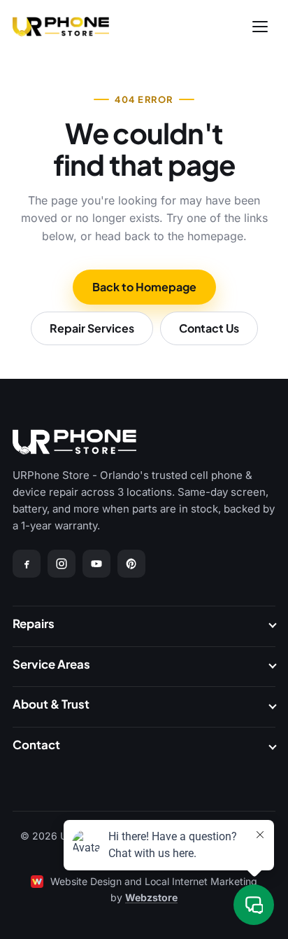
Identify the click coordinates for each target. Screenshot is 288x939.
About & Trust (51, 704)
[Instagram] (61, 564)
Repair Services (92, 328)
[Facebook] (27, 564)
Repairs (34, 623)
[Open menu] (260, 26)
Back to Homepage (144, 286)
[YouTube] (96, 564)
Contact (36, 744)
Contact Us (209, 328)
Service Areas (51, 664)
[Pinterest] (131, 564)
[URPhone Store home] (61, 26)
